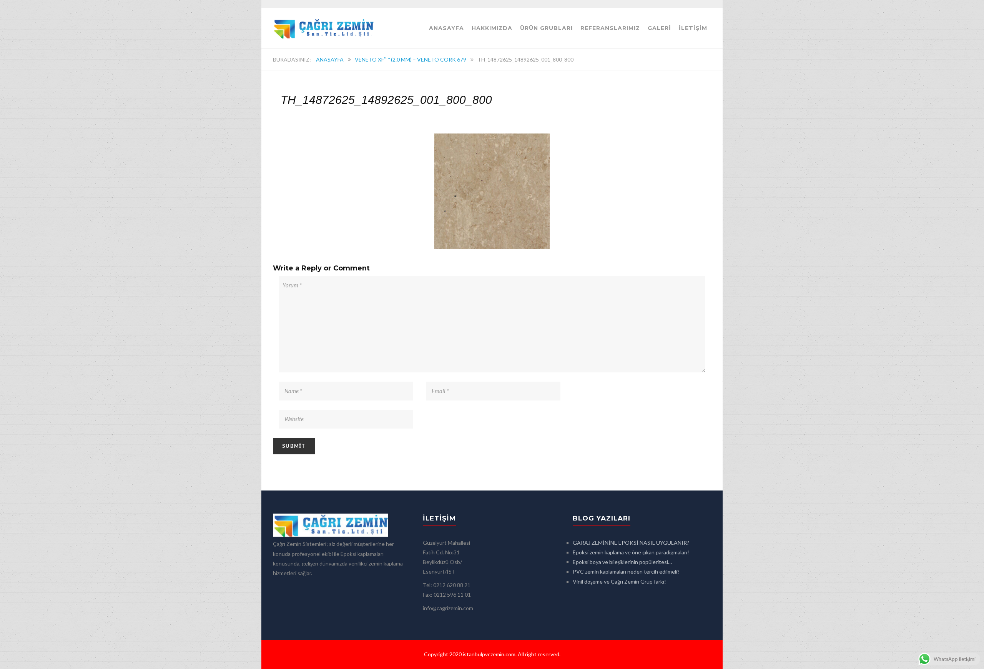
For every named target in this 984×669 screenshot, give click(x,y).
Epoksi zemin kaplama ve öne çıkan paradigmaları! (631, 552)
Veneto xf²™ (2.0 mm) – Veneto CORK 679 (410, 59)
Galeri (659, 28)
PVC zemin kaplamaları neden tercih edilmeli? (626, 571)
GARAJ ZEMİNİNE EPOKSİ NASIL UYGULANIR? (631, 542)
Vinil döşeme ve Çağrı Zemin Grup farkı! (619, 581)
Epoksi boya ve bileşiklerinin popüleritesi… (622, 562)
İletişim (693, 28)
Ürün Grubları (546, 28)
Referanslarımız (610, 28)
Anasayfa (446, 28)
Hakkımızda (492, 28)
